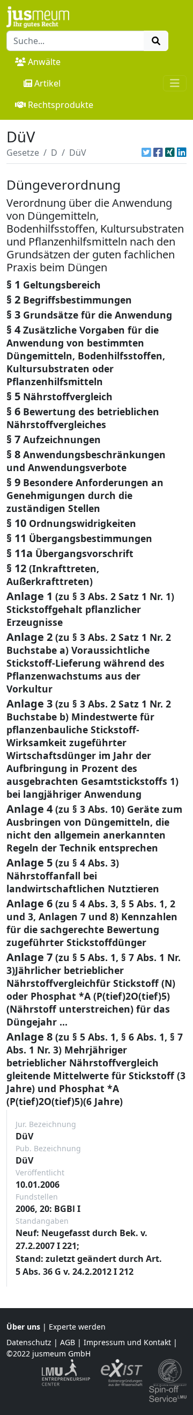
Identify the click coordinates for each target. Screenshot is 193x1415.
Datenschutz (28, 1342)
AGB (67, 1342)
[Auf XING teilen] (170, 152)
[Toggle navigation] (175, 83)
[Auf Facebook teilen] (158, 152)
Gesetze (22, 152)
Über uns (23, 1327)
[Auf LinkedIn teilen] (182, 152)
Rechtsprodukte (60, 105)
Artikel (47, 83)
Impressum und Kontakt (127, 1342)
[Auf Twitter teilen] (146, 152)
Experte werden (77, 1327)
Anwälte (44, 62)
